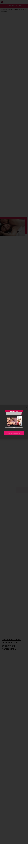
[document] (14, 422)
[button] (26, 407)
